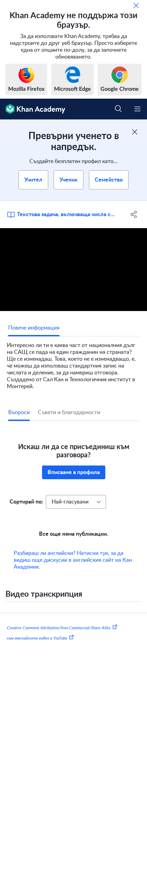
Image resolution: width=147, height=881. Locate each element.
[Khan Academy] (32, 109)
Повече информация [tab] (33, 328)
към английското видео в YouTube (37, 638)
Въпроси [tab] (19, 412)
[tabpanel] (73, 363)
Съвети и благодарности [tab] (69, 412)
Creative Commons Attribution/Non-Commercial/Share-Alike (59, 628)
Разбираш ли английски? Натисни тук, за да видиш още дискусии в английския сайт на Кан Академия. (73, 560)
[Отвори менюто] (137, 109)
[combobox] (76, 502)
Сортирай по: (26, 502)
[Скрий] (136, 5)
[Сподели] (134, 214)
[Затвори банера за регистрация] (135, 132)
